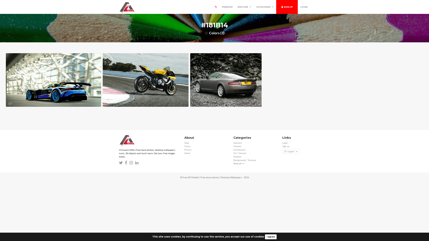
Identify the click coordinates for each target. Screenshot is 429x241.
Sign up (288, 7)
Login (304, 7)
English (291, 151)
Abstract (237, 143)
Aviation (237, 156)
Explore (243, 7)
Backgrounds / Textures (244, 160)
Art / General (239, 153)
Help (186, 143)
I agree (271, 236)
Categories (263, 7)
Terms (187, 146)
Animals (237, 146)
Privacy (188, 150)
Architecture (239, 150)
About (187, 153)
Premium (227, 7)
